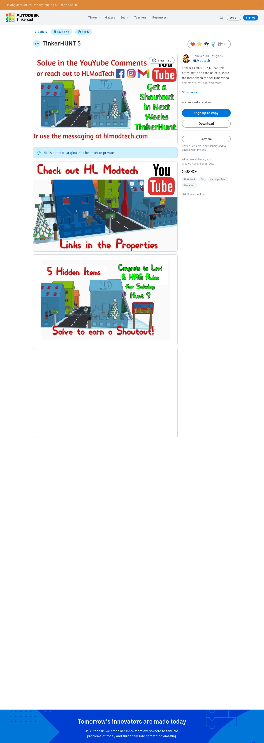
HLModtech (201, 60)
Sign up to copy (206, 113)
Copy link (206, 139)
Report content (196, 194)
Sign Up (250, 17)
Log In (234, 17)
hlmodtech (189, 185)
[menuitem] (94, 17)
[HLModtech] (186, 58)
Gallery (42, 32)
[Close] (259, 5)
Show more (190, 92)
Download (206, 123)
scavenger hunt (218, 179)
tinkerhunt (189, 179)
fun (202, 179)
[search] (221, 17)
